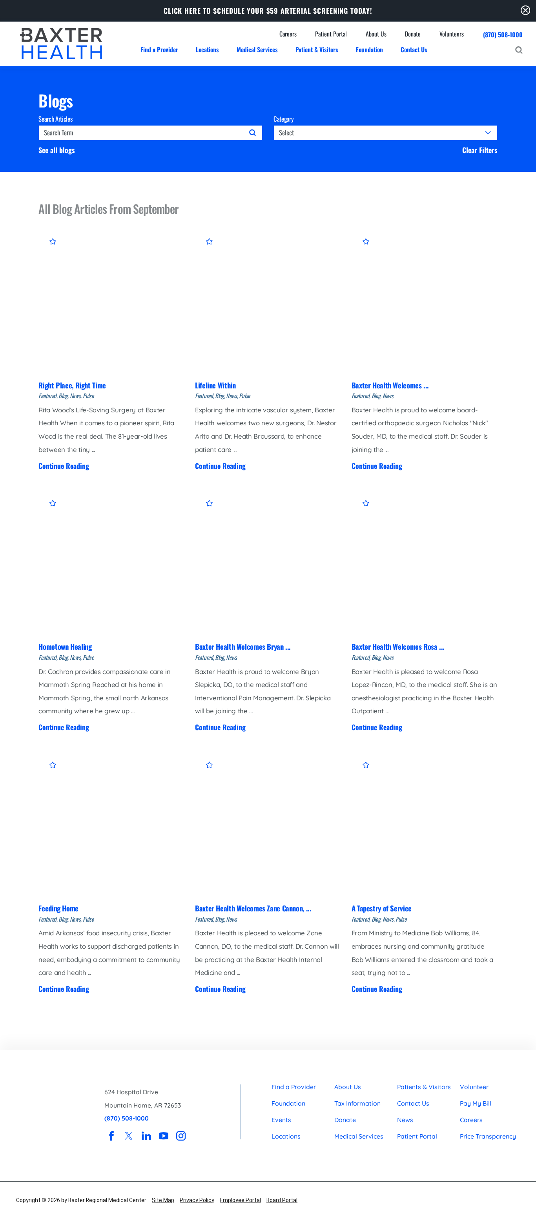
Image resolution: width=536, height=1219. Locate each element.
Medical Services (358, 1136)
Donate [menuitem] (413, 33)
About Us (347, 1087)
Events (281, 1120)
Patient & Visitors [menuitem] (316, 49)
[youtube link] (164, 1136)
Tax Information (357, 1103)
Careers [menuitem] (288, 33)
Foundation (288, 1103)
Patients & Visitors (424, 1087)
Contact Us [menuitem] (414, 49)
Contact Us (413, 1103)
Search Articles (55, 119)
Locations (286, 1136)
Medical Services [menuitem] (257, 49)
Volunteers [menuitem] (451, 33)
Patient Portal (417, 1136)
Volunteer (474, 1087)
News (405, 1120)
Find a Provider (294, 1087)
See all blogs (56, 150)
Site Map (163, 1200)
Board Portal (281, 1200)
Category (283, 119)
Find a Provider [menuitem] (159, 49)
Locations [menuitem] (207, 49)
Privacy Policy (197, 1200)
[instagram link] (181, 1136)
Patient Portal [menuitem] (331, 33)
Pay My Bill (475, 1103)
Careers (471, 1120)
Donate (345, 1120)
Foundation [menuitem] (369, 49)
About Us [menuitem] (376, 33)
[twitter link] (129, 1136)
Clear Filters (480, 150)
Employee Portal (240, 1200)
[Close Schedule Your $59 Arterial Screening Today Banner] (525, 10)
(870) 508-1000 (503, 34)
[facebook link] (111, 1136)
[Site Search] (519, 50)
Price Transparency (488, 1136)
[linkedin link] (146, 1136)
